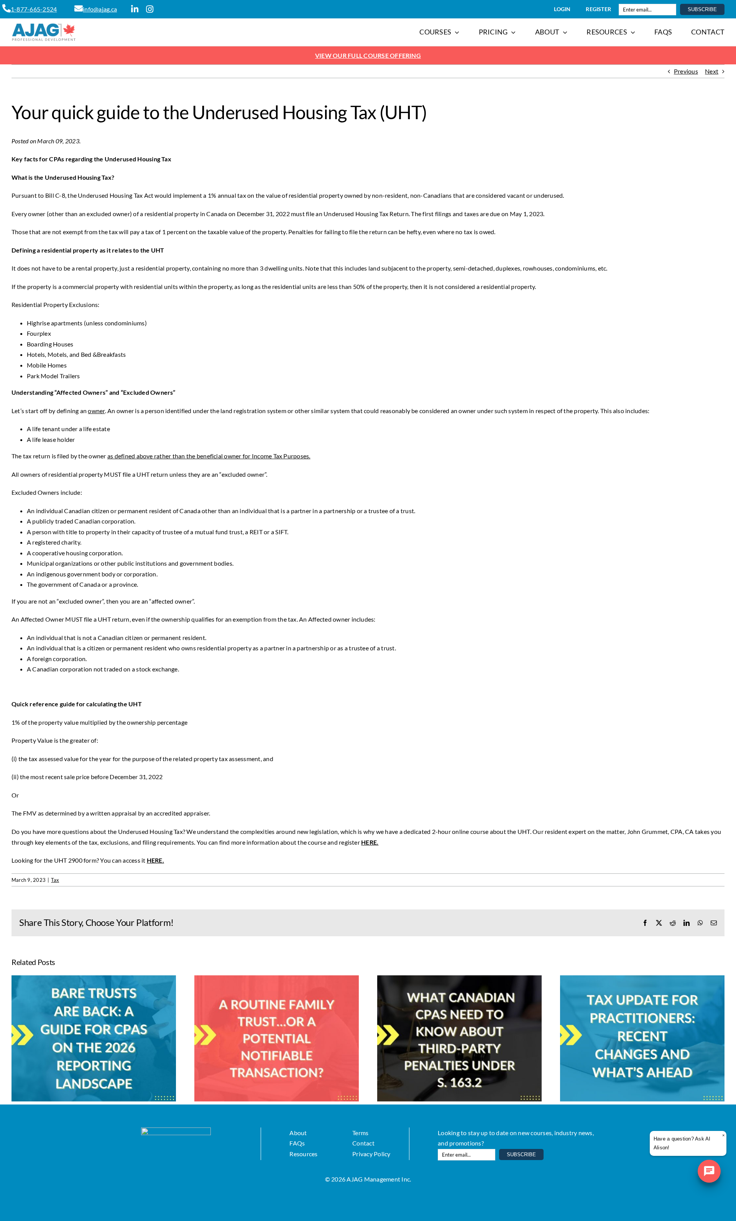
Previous (686, 71)
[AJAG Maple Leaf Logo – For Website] (44, 26)
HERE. (155, 860)
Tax (55, 880)
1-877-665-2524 (34, 9)
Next (711, 71)
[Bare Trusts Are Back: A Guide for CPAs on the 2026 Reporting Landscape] (94, 979)
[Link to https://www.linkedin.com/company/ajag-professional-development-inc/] (134, 9)
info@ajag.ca (100, 9)
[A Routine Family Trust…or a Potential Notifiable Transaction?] (276, 979)
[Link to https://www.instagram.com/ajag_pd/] (149, 9)
